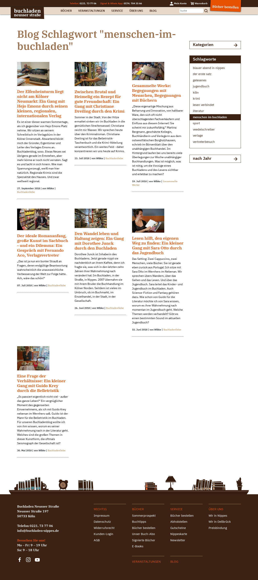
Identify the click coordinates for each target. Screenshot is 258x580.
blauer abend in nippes (209, 68)
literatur (198, 111)
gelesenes (199, 80)
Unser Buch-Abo (143, 534)
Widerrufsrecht (104, 528)
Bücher (66, 11)
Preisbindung (218, 528)
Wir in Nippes (218, 515)
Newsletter (177, 540)
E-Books (137, 546)
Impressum (101, 515)
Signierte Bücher (143, 540)
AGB (97, 540)
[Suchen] (207, 10)
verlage (198, 135)
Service (117, 11)
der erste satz (202, 74)
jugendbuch (201, 86)
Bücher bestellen (143, 528)
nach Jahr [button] (202, 158)
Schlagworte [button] (204, 59)
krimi (196, 98)
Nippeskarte (178, 534)
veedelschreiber (204, 129)
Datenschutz (102, 522)
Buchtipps (139, 522)
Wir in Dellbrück (220, 522)
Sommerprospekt (144, 515)
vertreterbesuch (204, 142)
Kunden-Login (103, 534)
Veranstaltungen (91, 11)
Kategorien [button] (203, 44)
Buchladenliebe (26, 191)
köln (196, 92)
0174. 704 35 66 (133, 3)
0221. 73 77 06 (88, 3)
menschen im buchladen (210, 117)
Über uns (136, 11)
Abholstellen (178, 522)
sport (196, 123)
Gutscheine (178, 528)
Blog (153, 11)
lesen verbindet (203, 105)
